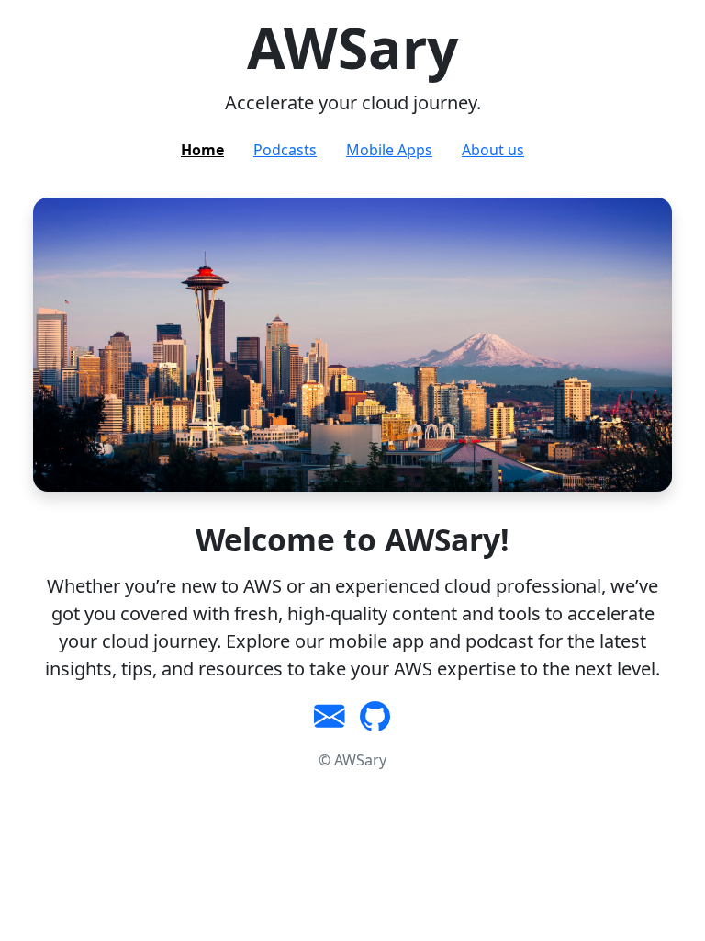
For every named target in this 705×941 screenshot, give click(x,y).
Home (202, 150)
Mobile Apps (389, 150)
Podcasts (285, 150)
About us (493, 150)
